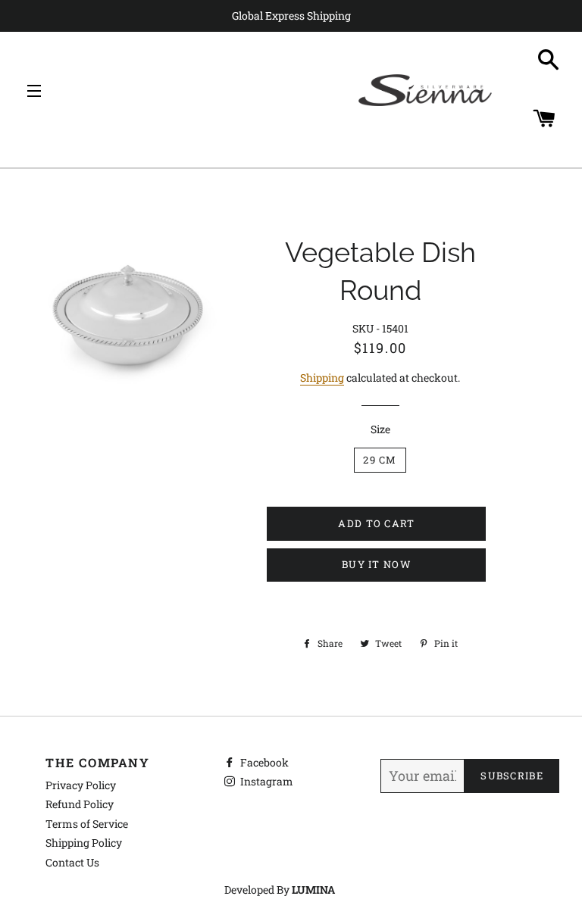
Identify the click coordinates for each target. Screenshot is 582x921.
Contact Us (72, 862)
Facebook (263, 762)
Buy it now (376, 564)
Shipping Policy (83, 842)
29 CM (380, 460)
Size (380, 429)
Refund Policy (79, 804)
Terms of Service (86, 823)
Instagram (265, 781)
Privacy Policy (80, 785)
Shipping (322, 377)
